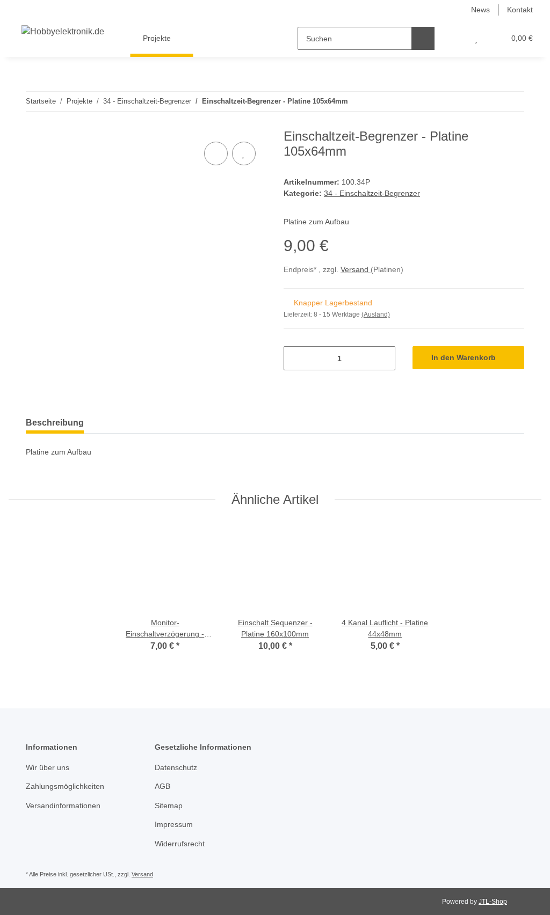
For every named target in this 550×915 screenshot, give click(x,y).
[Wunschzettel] (476, 38)
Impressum (174, 824)
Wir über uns (47, 767)
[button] (454, 38)
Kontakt (520, 9)
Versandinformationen (63, 805)
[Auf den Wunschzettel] (244, 153)
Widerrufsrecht (180, 843)
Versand (356, 269)
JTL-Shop (493, 901)
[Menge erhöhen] (383, 358)
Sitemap (169, 805)
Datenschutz (176, 767)
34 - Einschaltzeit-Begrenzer (372, 193)
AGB (162, 786)
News (480, 9)
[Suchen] (423, 38)
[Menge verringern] (295, 358)
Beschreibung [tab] (55, 422)
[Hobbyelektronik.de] (62, 31)
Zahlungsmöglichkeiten (65, 786)
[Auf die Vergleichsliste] (216, 153)
